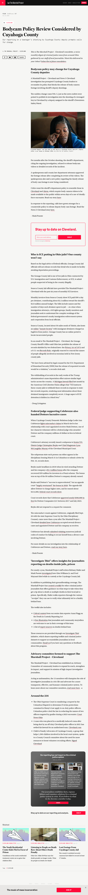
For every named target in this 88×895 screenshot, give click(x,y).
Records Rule (45, 350)
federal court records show (51, 492)
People (36, 883)
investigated (47, 573)
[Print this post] (15, 57)
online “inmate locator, (42, 329)
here (59, 197)
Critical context (39, 613)
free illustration (41, 620)
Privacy (43, 883)
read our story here (59, 547)
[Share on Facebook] (5, 57)
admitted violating (57, 531)
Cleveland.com (75, 727)
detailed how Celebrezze (50, 522)
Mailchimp (47, 241)
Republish (22, 57)
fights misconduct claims (50, 423)
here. (53, 210)
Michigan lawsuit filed (63, 381)
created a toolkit (54, 585)
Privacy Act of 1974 (73, 347)
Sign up (69, 237)
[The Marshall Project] (15, 3)
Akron (45, 191)
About (69, 3)
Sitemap (50, 883)
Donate (84, 2)
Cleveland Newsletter (9, 843)
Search (65, 3)
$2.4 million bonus (54, 470)
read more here (73, 688)
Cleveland (35, 191)
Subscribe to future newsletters (53, 61)
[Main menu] (2, 3)
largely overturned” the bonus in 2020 (52, 485)
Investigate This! (72, 633)
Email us (46, 643)
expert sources (46, 627)
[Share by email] (10, 57)
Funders (57, 883)
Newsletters (76, 3)
